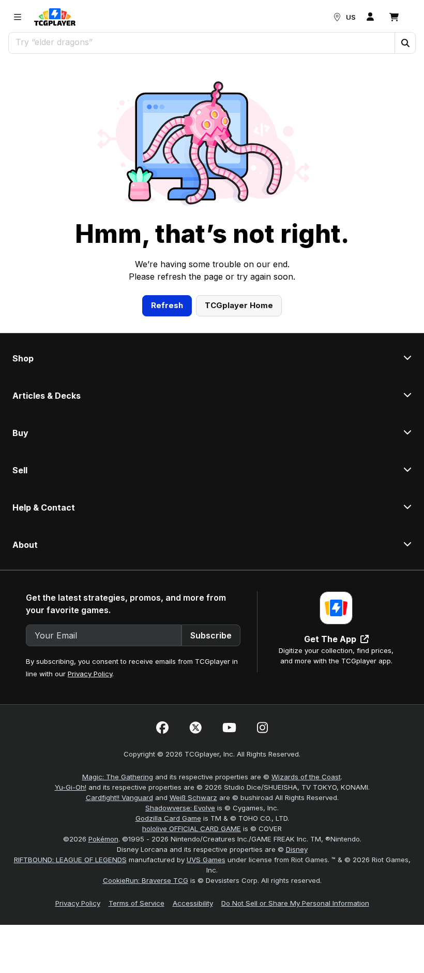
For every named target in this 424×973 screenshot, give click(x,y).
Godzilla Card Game (168, 818)
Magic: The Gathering (117, 777)
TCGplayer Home (239, 305)
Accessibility (193, 903)
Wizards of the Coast (306, 777)
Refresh (167, 305)
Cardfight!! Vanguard (119, 797)
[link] (54, 17)
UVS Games (206, 859)
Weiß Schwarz (193, 797)
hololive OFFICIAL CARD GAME (191, 828)
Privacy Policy (90, 674)
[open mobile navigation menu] (17, 17)
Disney (297, 849)
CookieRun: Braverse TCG (145, 880)
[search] (202, 42)
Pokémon (103, 839)
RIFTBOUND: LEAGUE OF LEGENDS (70, 859)
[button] (405, 43)
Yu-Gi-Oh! (70, 787)
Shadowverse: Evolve (180, 808)
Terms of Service (136, 903)
